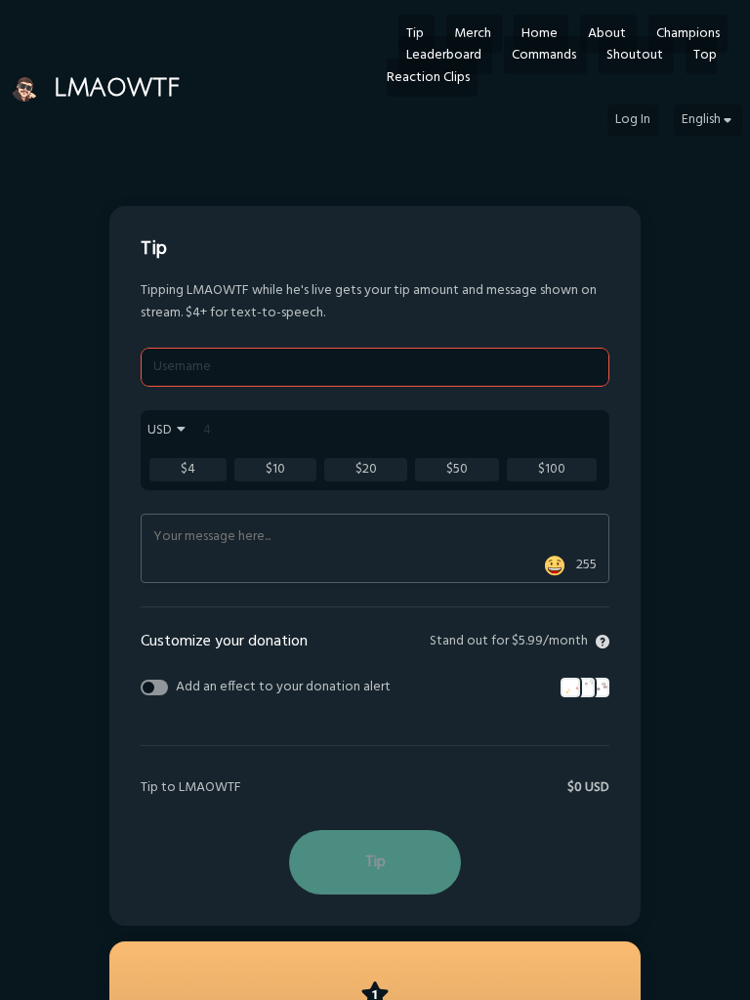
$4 (188, 469)
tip (375, 862)
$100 (551, 469)
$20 (366, 469)
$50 (457, 469)
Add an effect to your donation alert (283, 687)
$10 (275, 469)
